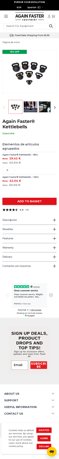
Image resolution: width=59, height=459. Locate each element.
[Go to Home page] (29, 16)
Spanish (31, 7)
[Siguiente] (55, 107)
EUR (19, 7)
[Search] (51, 26)
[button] (29, 71)
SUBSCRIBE (38, 365)
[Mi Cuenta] (49, 16)
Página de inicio (11, 42)
